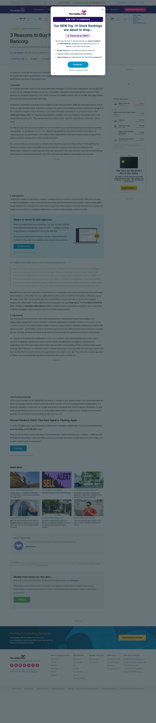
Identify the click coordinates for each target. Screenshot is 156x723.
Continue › (78, 64)
